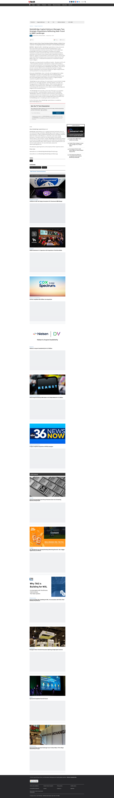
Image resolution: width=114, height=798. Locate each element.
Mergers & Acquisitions (39, 26)
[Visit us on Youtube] (75, 1)
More (70, 5)
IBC (48, 22)
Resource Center (56, 5)
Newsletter (63, 39)
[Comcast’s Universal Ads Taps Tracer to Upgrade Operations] (76, 132)
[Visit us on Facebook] (70, 1)
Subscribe (64, 5)
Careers (45, 788)
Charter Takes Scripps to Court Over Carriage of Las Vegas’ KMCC (76, 144)
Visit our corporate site (71, 777)
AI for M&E (70, 22)
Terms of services (46, 116)
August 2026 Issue (41, 22)
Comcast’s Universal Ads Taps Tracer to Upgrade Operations (76, 135)
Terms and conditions (34, 785)
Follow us (56, 39)
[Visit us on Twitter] (71, 1)
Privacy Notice (35, 117)
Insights (38, 5)
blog (31, 160)
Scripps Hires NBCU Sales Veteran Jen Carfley (75, 139)
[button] (83, 1)
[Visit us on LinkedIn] (73, 1)
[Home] (29, 5)
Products (44, 5)
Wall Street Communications (39, 35)
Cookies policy (73, 785)
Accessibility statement (34, 788)
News (33, 5)
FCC (53, 22)
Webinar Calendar (61, 22)
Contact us (59, 788)
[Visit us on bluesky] (77, 1)
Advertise (72, 788)
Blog (31, 35)
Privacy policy (59, 785)
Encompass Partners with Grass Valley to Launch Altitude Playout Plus (76, 150)
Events (49, 5)
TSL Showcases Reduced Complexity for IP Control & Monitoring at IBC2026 (75, 156)
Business (31, 26)
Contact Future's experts (48, 785)
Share (33, 39)
